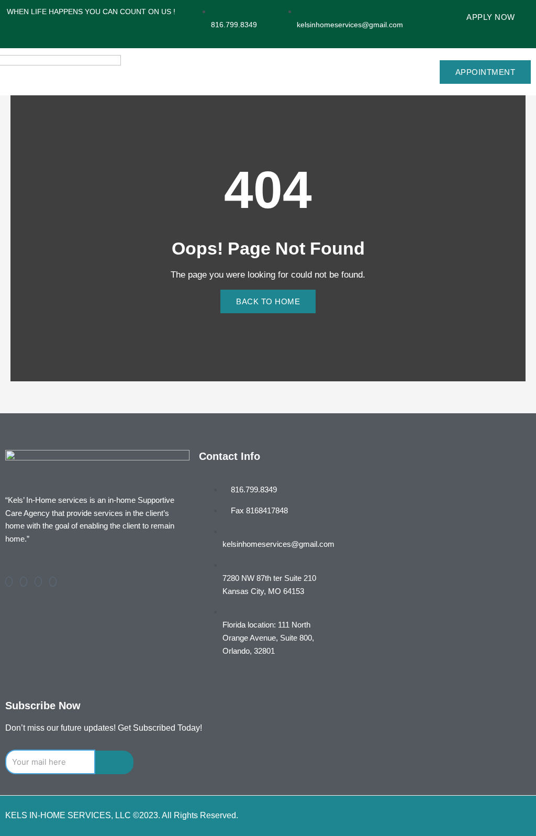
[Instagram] (53, 582)
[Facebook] (9, 582)
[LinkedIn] (38, 582)
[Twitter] (23, 582)
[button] (387, 72)
